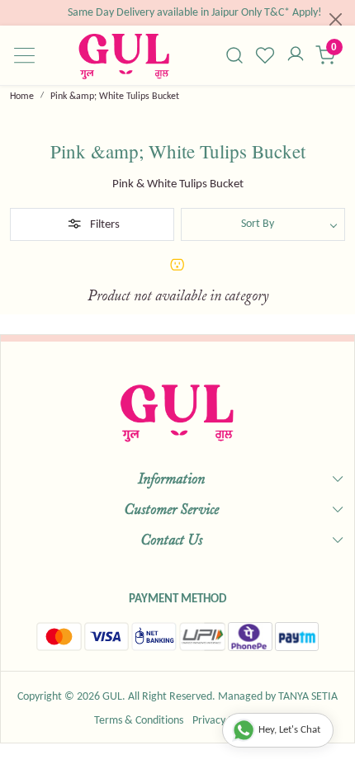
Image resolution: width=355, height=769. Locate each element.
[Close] (335, 19)
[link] (235, 55)
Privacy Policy (223, 721)
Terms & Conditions (138, 721)
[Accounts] (295, 55)
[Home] (123, 56)
